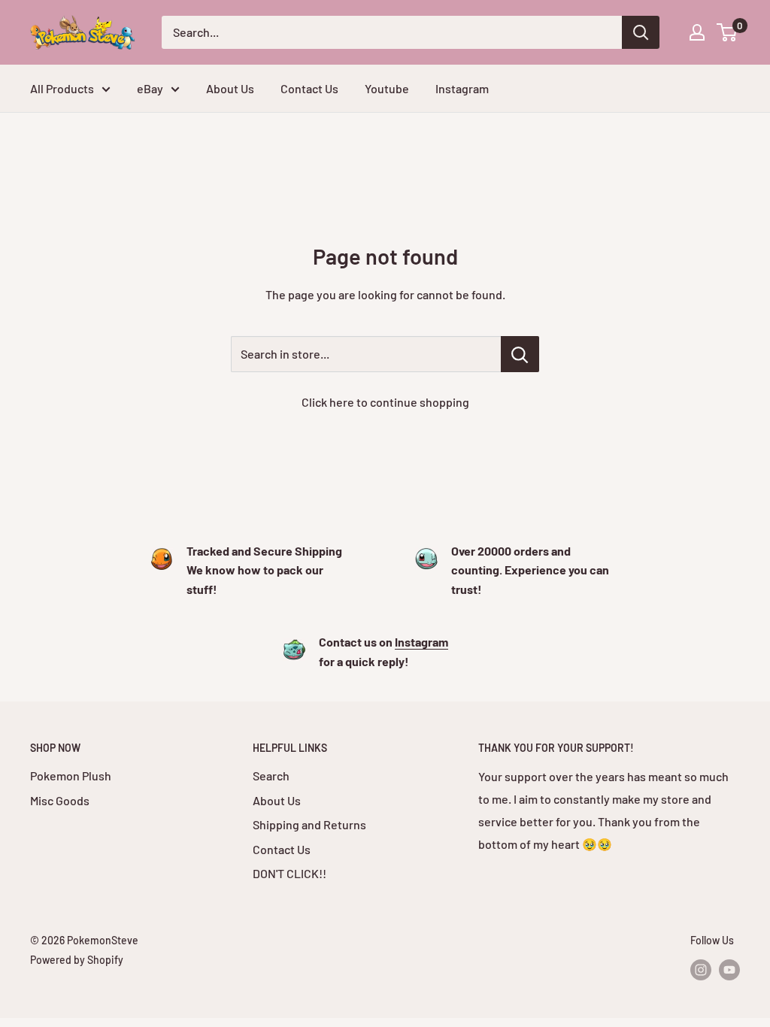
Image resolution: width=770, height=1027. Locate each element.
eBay (150, 88)
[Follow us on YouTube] (729, 969)
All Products (62, 88)
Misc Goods (59, 800)
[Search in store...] (520, 354)
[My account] (697, 32)
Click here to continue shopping (385, 402)
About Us (230, 88)
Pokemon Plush (70, 775)
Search (271, 775)
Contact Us (309, 88)
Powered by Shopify (76, 959)
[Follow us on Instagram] (700, 969)
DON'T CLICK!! (289, 873)
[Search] (640, 32)
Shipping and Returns (309, 824)
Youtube (387, 88)
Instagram (462, 88)
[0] (727, 32)
